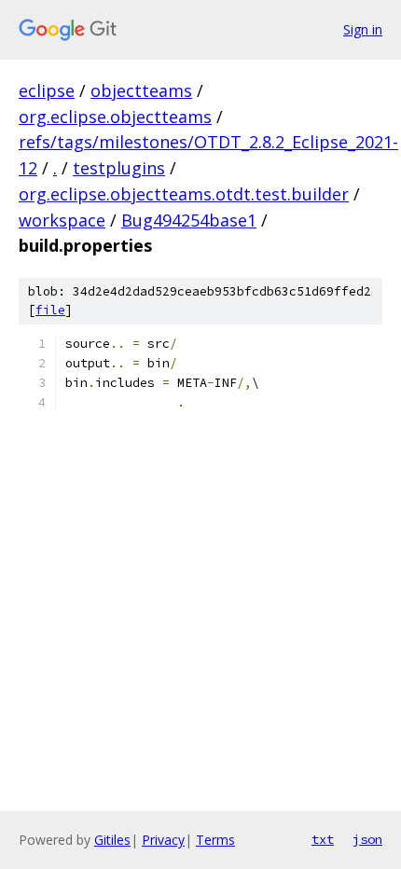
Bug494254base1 (188, 220)
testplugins (119, 168)
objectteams (141, 90)
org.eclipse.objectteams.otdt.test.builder (184, 194)
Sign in (362, 29)
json (367, 839)
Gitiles (112, 839)
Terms (215, 839)
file (50, 310)
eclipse (47, 90)
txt (322, 839)
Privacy (163, 839)
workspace (62, 220)
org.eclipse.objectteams (115, 116)
